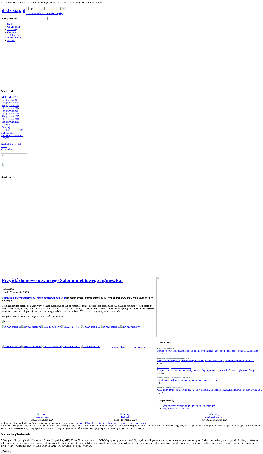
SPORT (5, 138)
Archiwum (7, 124)
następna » (139, 347)
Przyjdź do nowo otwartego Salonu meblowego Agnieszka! (62, 280)
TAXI (4, 146)
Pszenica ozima (42, 417)
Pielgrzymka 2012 (10, 108)
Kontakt (11, 40)
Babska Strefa (14, 37)
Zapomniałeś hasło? (36, 13)
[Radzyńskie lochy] (14, 171)
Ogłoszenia (12, 32)
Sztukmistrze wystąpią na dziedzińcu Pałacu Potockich (189, 406)
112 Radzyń (13, 35)
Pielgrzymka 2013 (10, 111)
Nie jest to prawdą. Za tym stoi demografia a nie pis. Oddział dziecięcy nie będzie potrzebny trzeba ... (205, 360)
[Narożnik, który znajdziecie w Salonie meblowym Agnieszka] (34, 298)
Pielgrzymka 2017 (10, 121)
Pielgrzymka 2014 (10, 113)
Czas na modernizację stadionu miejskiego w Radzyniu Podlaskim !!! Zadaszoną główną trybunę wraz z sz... (209, 389)
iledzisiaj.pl (13, 10)
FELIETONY (8, 132)
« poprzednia (118, 347)
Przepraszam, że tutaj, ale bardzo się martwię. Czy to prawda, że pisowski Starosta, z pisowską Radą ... (206, 370)
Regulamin (101, 423)
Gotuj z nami (13, 26)
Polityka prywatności (118, 423)
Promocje (6, 127)
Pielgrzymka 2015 (10, 116)
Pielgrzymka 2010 (10, 102)
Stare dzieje (12, 29)
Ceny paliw (6, 149)
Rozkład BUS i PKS (11, 143)
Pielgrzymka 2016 (10, 119)
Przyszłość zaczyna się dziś (176, 408)
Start (9, 24)
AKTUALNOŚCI (10, 97)
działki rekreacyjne (214, 417)
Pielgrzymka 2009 (10, 100)
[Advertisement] (92, 65)
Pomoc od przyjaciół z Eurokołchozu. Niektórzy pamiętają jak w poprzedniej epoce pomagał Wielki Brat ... (208, 350)
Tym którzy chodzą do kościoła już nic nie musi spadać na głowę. (188, 380)
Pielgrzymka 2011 (10, 105)
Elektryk (125, 417)
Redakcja (80, 423)
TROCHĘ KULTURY (12, 130)
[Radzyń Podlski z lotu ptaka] (14, 161)
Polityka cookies (138, 423)
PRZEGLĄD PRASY (12, 135)
